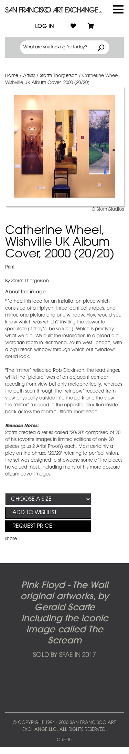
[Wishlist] (73, 27)
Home (11, 76)
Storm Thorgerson (58, 76)
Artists (29, 76)
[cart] (90, 27)
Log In (44, 26)
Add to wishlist (34, 513)
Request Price (32, 526)
